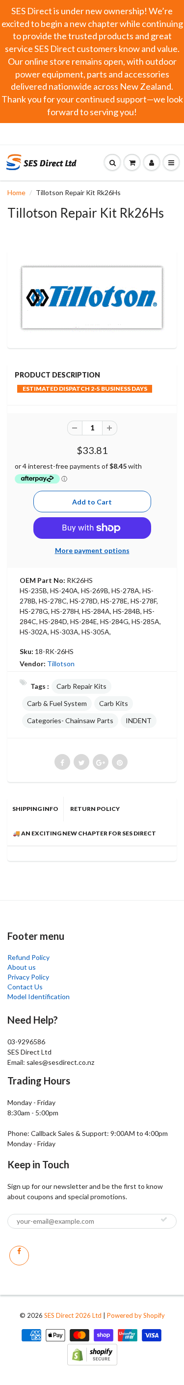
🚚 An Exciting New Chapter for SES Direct (84, 833)
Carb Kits (113, 703)
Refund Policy (28, 957)
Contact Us (25, 986)
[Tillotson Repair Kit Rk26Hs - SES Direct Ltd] (92, 297)
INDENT (139, 720)
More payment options (92, 550)
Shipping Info (35, 808)
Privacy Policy (28, 977)
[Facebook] (19, 1255)
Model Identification (38, 996)
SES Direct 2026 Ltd (73, 1315)
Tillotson (61, 663)
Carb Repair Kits (81, 686)
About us (21, 967)
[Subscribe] (164, 1219)
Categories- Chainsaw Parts (70, 720)
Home (16, 192)
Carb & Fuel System (57, 703)
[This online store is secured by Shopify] (92, 1353)
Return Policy (95, 808)
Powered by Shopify (136, 1315)
